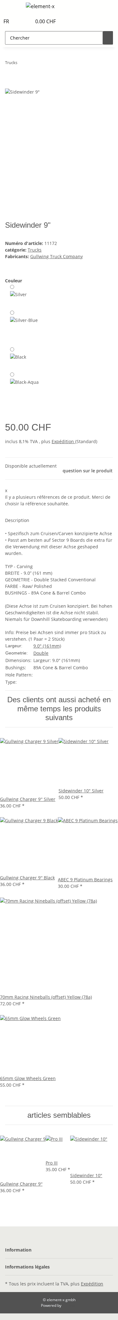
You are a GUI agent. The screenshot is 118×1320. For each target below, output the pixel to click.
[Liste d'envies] (27, 21)
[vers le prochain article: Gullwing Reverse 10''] (22, 64)
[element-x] (40, 6)
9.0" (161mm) (47, 646)
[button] (19, 21)
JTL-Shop (69, 1305)
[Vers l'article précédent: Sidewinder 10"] (34, 64)
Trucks (35, 250)
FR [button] (6, 21)
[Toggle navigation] (13, 7)
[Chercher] (108, 38)
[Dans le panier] (10, 84)
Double (40, 653)
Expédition (63, 441)
